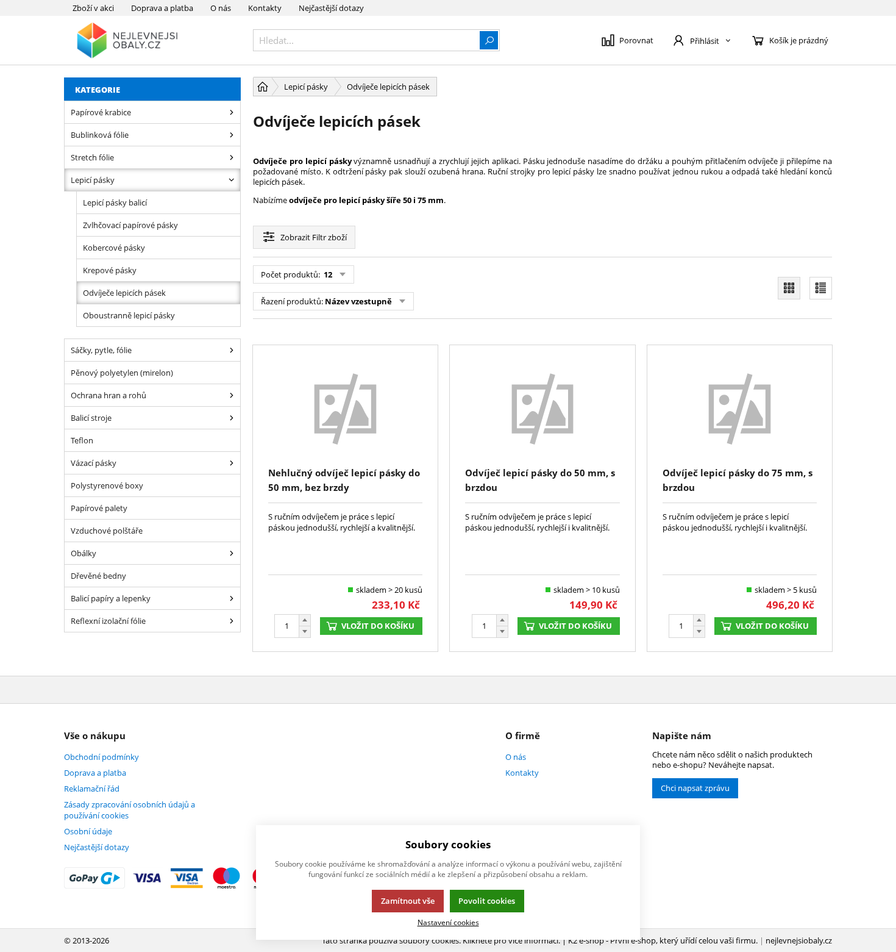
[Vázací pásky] (231, 462)
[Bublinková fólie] (231, 134)
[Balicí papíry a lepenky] (231, 598)
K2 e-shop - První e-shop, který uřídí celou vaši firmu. (663, 940)
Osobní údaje (88, 831)
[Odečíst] (305, 632)
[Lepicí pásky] (231, 179)
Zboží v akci (93, 7)
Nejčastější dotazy (331, 7)
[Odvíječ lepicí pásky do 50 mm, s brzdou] (542, 407)
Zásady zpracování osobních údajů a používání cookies (129, 810)
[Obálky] (231, 553)
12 (327, 274)
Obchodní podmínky (101, 756)
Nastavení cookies (448, 922)
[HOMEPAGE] (263, 86)
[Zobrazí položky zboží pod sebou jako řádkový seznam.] (820, 288)
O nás (220, 7)
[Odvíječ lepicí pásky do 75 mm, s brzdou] (740, 407)
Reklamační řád (91, 788)
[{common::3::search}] (489, 40)
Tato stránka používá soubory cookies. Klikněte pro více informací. (441, 940)
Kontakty (265, 7)
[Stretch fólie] (231, 157)
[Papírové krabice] (231, 112)
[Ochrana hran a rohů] (231, 395)
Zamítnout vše (408, 900)
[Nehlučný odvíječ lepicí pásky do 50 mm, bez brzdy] (345, 407)
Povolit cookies (486, 900)
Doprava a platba (162, 7)
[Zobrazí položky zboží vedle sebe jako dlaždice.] (789, 288)
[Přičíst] (305, 620)
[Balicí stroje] (231, 417)
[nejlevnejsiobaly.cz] (152, 40)
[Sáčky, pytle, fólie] (231, 350)
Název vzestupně (358, 301)
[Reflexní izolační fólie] (231, 620)
